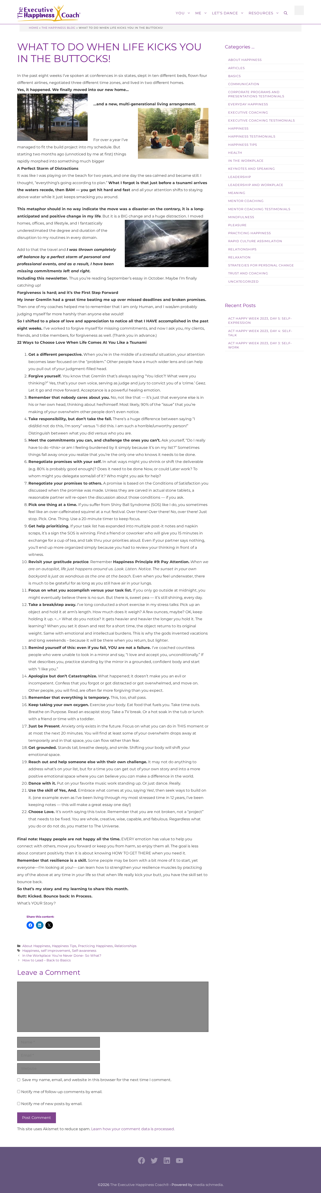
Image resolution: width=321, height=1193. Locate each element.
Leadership (239, 177)
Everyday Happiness (248, 104)
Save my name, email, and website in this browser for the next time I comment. (96, 1080)
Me (198, 13)
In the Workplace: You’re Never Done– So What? (61, 955)
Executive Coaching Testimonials (261, 120)
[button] (286, 13)
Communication (243, 84)
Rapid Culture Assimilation (255, 241)
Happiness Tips (64, 946)
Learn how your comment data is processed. (133, 1129)
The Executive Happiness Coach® (139, 1184)
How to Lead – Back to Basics (46, 960)
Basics (234, 76)
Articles (236, 68)
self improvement (55, 950)
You (180, 13)
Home (33, 27)
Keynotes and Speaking (251, 168)
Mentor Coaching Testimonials (259, 209)
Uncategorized (243, 281)
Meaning (236, 193)
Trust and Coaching (248, 273)
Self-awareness (84, 950)
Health (235, 152)
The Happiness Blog (58, 27)
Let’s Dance (225, 13)
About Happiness (36, 946)
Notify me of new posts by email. (51, 1104)
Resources (261, 13)
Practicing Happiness (95, 946)
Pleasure (237, 225)
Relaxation (239, 257)
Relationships (125, 946)
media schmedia (208, 1184)
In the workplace (246, 160)
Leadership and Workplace (255, 185)
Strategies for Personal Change (261, 265)
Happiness (30, 950)
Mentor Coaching (246, 201)
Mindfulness (241, 217)
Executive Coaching (248, 112)
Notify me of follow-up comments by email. (61, 1092)
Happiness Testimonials (251, 136)
